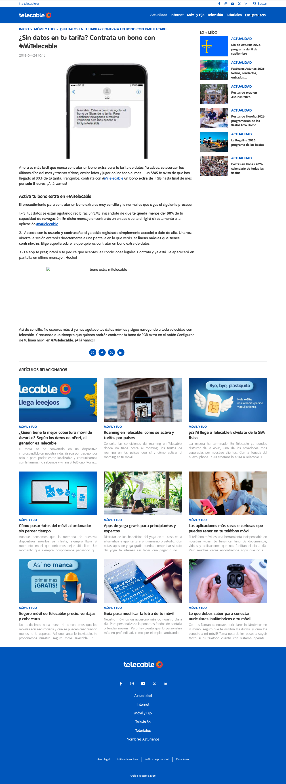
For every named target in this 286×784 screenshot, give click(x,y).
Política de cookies (127, 759)
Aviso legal (103, 759)
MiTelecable (113, 178)
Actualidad (158, 15)
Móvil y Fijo (195, 15)
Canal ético (182, 759)
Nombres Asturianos (143, 739)
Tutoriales (234, 15)
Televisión (215, 15)
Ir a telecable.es (29, 3)
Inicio (24, 29)
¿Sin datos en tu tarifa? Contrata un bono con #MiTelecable (113, 29)
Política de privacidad (157, 759)
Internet (177, 15)
